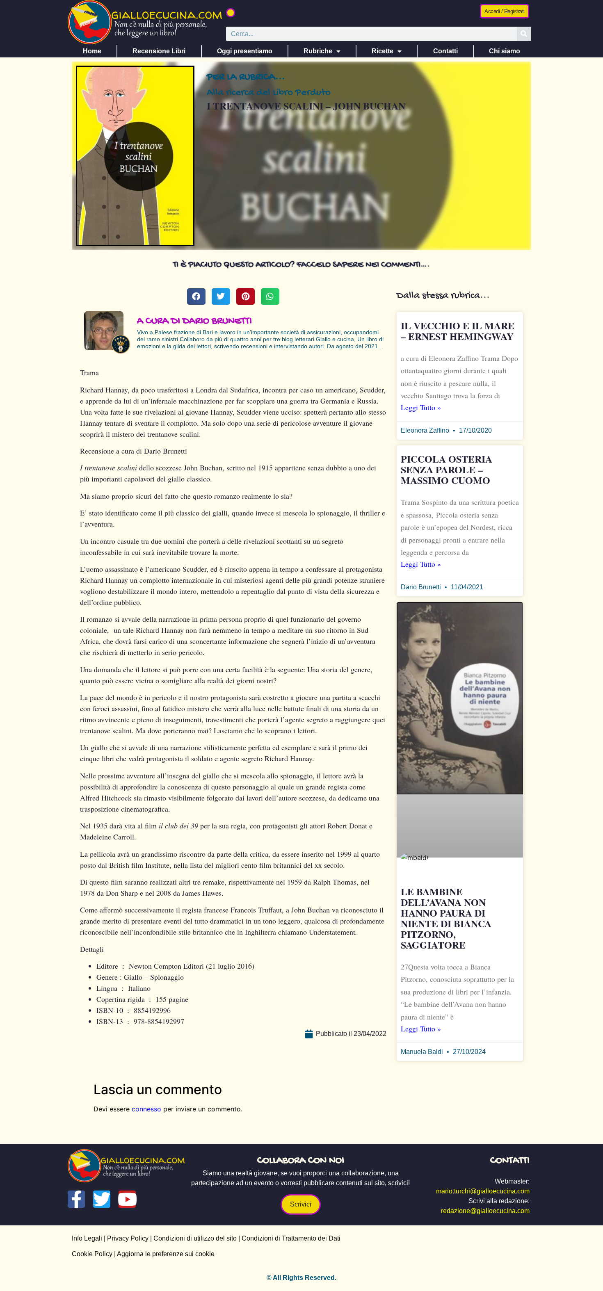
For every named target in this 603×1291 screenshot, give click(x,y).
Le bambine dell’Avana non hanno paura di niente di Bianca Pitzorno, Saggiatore (446, 918)
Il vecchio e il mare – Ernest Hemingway (457, 330)
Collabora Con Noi (300, 1161)
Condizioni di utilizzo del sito (195, 1238)
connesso (146, 1109)
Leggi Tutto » (421, 407)
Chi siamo (504, 51)
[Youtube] (127, 1199)
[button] (230, 12)
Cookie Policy (92, 1253)
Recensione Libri (158, 51)
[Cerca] (524, 34)
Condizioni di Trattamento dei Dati (291, 1238)
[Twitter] (101, 1199)
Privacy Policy (127, 1238)
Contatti (445, 51)
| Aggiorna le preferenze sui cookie (163, 1253)
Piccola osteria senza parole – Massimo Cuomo (446, 469)
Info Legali (87, 1238)
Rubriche (318, 51)
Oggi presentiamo (244, 51)
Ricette (382, 51)
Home (92, 51)
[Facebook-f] (76, 1199)
